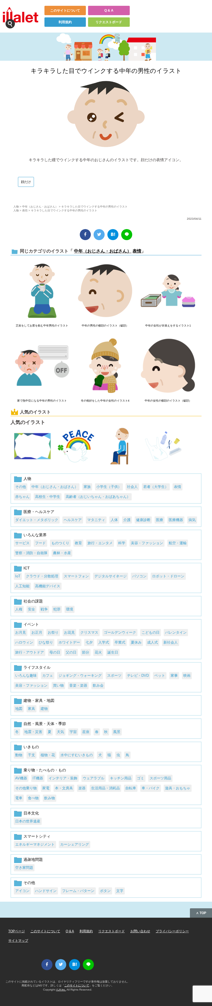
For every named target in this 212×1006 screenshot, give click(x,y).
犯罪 (56, 609)
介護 (127, 520)
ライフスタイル (37, 667)
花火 (98, 652)
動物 (18, 755)
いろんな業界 (35, 535)
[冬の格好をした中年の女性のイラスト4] (105, 366)
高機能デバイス (47, 586)
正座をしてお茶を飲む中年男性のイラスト (42, 325)
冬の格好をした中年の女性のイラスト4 (105, 400)
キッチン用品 (120, 778)
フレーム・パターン (78, 891)
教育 (78, 543)
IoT (17, 576)
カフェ (47, 675)
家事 (174, 675)
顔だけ (26, 182)
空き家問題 (24, 868)
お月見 (20, 632)
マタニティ (96, 520)
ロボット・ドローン (168, 576)
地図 (18, 709)
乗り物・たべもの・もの (44, 770)
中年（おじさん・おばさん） (40, 206)
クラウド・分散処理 (42, 576)
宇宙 (73, 732)
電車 (18, 798)
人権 (18, 609)
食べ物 (33, 798)
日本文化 (31, 813)
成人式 (152, 642)
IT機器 (38, 778)
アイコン (22, 891)
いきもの (31, 747)
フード (40, 543)
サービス (22, 543)
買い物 (58, 685)
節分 (85, 652)
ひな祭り (46, 642)
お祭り (53, 632)
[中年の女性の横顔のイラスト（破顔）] (168, 366)
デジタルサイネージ (110, 576)
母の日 (54, 652)
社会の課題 (33, 601)
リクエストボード (109, 22)
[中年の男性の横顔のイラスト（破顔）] (105, 291)
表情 (25, 210)
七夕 (89, 642)
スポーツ (114, 675)
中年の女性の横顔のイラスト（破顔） (168, 400)
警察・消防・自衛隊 (31, 553)
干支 (31, 755)
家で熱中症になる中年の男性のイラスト (42, 400)
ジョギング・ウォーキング (80, 675)
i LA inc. (61, 989)
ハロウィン (24, 642)
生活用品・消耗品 (105, 788)
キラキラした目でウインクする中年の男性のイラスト (106, 70)
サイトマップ (18, 941)
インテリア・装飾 (63, 778)
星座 (85, 732)
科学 (121, 543)
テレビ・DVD (138, 675)
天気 (60, 732)
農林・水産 (62, 553)
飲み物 (49, 798)
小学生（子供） (108, 487)
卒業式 (120, 642)
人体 (114, 520)
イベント (31, 624)
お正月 (36, 632)
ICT (26, 568)
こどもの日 (151, 632)
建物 (44, 709)
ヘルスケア (73, 520)
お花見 (69, 632)
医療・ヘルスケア (38, 511)
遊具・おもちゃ (177, 788)
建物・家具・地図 (38, 700)
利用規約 (65, 22)
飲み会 (98, 685)
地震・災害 (33, 732)
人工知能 (22, 586)
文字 (119, 891)
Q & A (108, 10)
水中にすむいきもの (76, 755)
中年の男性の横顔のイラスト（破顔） (105, 325)
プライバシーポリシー (172, 931)
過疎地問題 (33, 859)
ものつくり (60, 543)
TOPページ (16, 931)
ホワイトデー (69, 642)
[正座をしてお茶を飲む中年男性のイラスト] (42, 291)
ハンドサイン (46, 891)
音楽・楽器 (78, 685)
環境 (69, 609)
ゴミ (140, 778)
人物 (16, 206)
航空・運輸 (178, 543)
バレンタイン (176, 632)
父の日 (71, 652)
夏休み (136, 642)
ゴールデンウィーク (120, 632)
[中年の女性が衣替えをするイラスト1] (168, 291)
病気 (192, 520)
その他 (20, 487)
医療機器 (176, 520)
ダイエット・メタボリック (36, 520)
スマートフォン (76, 576)
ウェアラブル (93, 778)
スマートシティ (37, 836)
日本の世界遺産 (27, 821)
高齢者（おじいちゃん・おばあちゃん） (98, 497)
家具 (31, 709)
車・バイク (151, 788)
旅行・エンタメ (100, 543)
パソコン (139, 576)
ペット (159, 675)
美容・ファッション (147, 543)
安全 (31, 609)
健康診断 (143, 520)
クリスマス (89, 632)
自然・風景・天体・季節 (44, 723)
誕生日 (112, 652)
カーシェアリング (74, 844)
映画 (186, 675)
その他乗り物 (26, 788)
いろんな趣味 (26, 675)
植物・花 (48, 755)
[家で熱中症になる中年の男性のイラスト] (42, 366)
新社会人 (170, 642)
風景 (116, 732)
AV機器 (21, 778)
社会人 (132, 487)
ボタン (105, 891)
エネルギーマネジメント (35, 844)
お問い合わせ (140, 931)
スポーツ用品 (160, 778)
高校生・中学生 (47, 497)
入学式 (103, 642)
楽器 (82, 788)
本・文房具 (64, 788)
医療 (159, 520)
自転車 (130, 788)
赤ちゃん (22, 497)
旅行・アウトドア (29, 652)
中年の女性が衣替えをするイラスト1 (168, 325)
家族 (87, 487)
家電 (45, 788)
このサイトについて (65, 10)
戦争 (44, 609)
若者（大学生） (155, 487)
